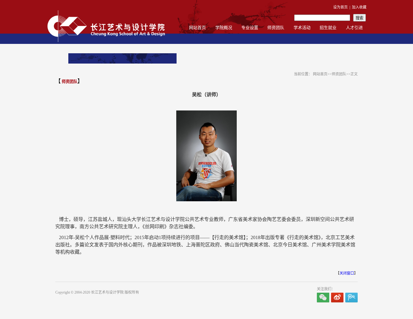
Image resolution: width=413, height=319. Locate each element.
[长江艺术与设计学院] (106, 43)
